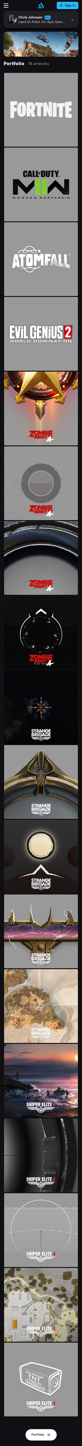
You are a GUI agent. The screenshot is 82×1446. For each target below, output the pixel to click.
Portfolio (38, 1434)
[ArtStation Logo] (41, 5)
